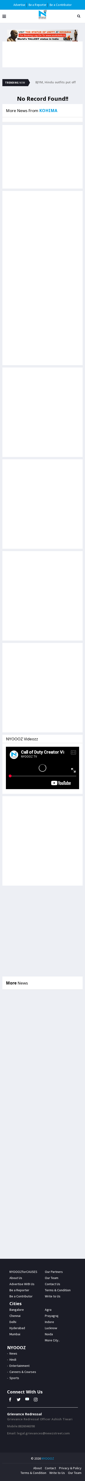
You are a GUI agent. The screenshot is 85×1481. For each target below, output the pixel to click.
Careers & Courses (22, 1372)
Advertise (19, 5)
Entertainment (19, 1366)
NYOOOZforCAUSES (23, 1272)
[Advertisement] (42, 235)
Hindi (12, 1359)
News (13, 1353)
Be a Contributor (61, 5)
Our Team (51, 1278)
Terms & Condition (33, 1473)
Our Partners (54, 1272)
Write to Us (57, 1473)
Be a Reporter (38, 5)
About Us (15, 1278)
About (37, 1468)
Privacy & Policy (70, 1468)
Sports (14, 1378)
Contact (50, 1468)
